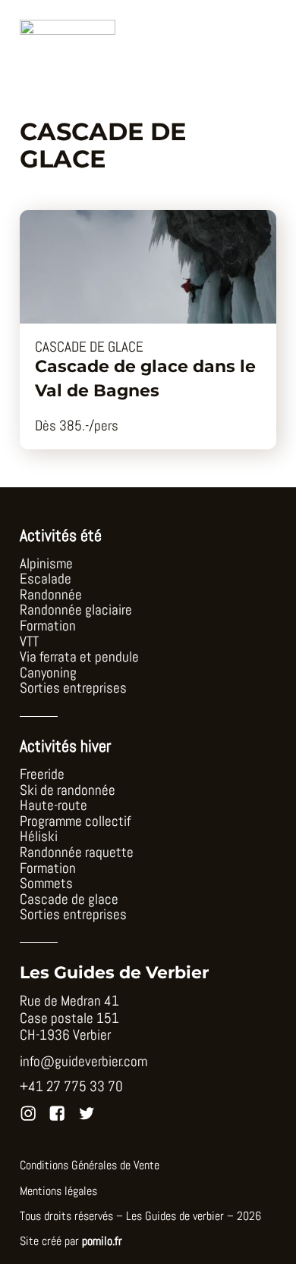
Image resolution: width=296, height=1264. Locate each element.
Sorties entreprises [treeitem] (73, 688)
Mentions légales (58, 1191)
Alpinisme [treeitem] (46, 564)
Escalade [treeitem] (45, 579)
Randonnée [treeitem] (51, 595)
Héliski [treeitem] (39, 837)
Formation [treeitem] (48, 626)
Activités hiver (65, 746)
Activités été (61, 535)
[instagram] (28, 1113)
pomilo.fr (102, 1241)
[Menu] (258, 46)
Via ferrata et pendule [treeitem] (79, 657)
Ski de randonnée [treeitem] (67, 791)
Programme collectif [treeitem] (75, 822)
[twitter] (86, 1113)
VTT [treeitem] (29, 642)
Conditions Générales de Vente (89, 1165)
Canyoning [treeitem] (48, 673)
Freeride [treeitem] (42, 775)
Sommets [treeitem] (46, 884)
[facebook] (57, 1113)
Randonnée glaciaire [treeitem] (76, 610)
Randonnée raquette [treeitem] (77, 853)
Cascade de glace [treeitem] (69, 900)
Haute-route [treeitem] (53, 806)
